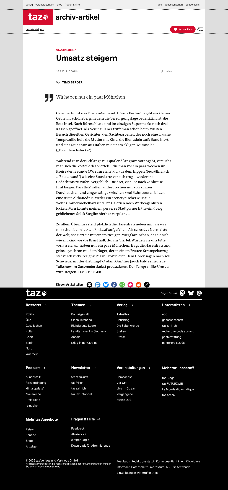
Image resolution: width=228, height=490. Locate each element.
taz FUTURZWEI (172, 384)
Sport (29, 337)
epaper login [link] (193, 4)
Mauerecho (33, 394)
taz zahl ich (169, 326)
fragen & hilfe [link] (72, 4)
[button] (200, 29)
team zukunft (79, 377)
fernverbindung (36, 383)
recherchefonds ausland (178, 331)
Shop (29, 441)
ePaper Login (80, 440)
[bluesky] (191, 294)
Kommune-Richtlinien (170, 461)
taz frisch (77, 383)
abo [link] (160, 4)
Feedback (77, 428)
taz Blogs (168, 378)
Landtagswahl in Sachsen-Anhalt (88, 334)
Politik (30, 314)
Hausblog (123, 320)
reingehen (32, 405)
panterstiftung (171, 337)
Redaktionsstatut (143, 461)
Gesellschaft (34, 326)
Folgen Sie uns (169, 293)
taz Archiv (168, 395)
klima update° (35, 388)
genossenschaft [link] (174, 4)
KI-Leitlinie (193, 461)
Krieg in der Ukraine (84, 343)
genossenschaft (172, 320)
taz (36, 293)
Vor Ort (121, 383)
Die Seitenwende (128, 326)
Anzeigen (32, 446)
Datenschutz (140, 467)
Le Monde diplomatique (178, 389)
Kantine (31, 435)
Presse (121, 337)
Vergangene (125, 394)
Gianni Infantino (81, 320)
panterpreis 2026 (173, 343)
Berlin (29, 343)
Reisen (30, 429)
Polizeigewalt (80, 314)
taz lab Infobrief (81, 394)
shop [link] (59, 4)
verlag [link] (29, 4)
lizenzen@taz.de (51, 466)
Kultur (30, 331)
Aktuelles (123, 314)
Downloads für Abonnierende (90, 445)
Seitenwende (181, 467)
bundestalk (33, 377)
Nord (29, 348)
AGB (169, 467)
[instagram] (199, 294)
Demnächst (124, 377)
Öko (28, 320)
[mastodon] (182, 294)
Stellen (121, 331)
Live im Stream (126, 388)
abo (164, 314)
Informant (123, 467)
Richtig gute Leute (83, 326)
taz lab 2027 (125, 400)
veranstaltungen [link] (44, 4)
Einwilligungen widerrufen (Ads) (137, 473)
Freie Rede (33, 400)
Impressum (157, 467)
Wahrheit (32, 354)
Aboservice (78, 434)
